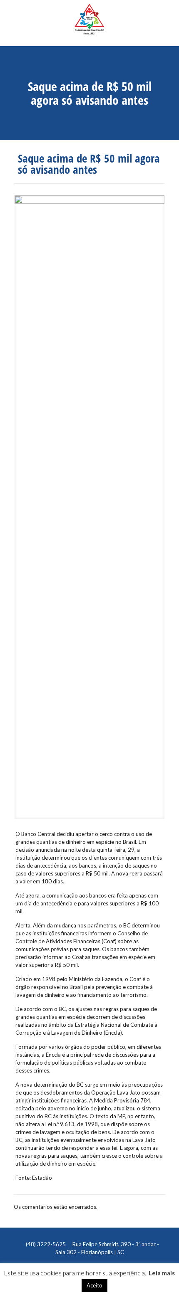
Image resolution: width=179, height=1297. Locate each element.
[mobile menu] (168, 14)
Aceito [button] (94, 1285)
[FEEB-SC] (89, 23)
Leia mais (162, 1273)
